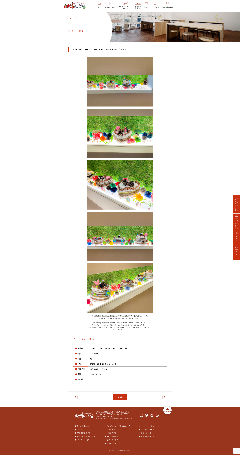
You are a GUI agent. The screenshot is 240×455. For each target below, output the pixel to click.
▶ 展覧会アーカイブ (112, 443)
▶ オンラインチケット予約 (149, 426)
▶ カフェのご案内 (111, 440)
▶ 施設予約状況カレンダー (85, 436)
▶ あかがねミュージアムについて (117, 426)
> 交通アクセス (112, 433)
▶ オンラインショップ (147, 429)
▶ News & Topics (82, 426)
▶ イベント (79, 429)
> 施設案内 (111, 429)
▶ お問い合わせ (145, 433)
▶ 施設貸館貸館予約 (83, 433)
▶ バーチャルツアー (82, 440)
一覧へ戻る (120, 397)
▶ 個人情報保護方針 (146, 436)
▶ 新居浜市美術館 (111, 436)
